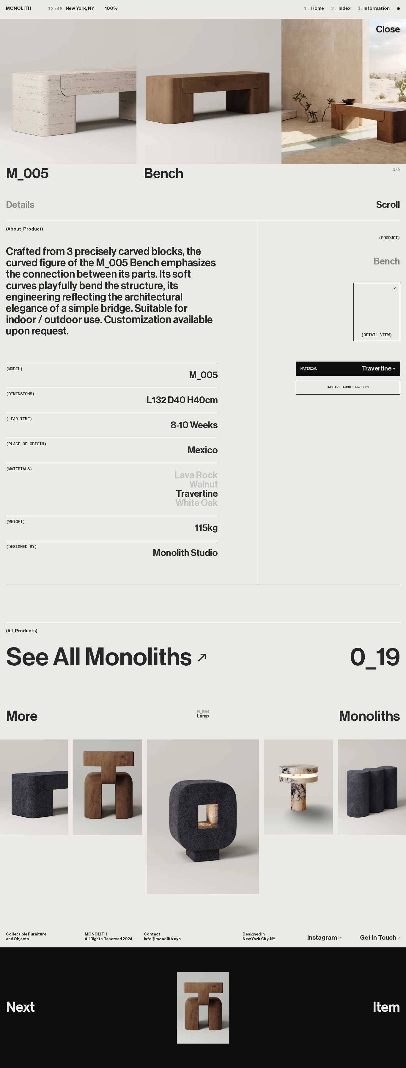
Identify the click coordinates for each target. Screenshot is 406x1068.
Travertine (197, 494)
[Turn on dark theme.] (398, 8)
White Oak (196, 503)
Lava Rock (196, 475)
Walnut (203, 484)
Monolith (18, 8)
